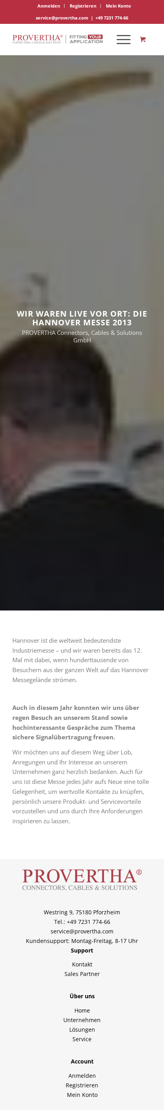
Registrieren (83, 6)
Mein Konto (118, 6)
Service (82, 1039)
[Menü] (120, 39)
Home (82, 1010)
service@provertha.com (62, 18)
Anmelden (48, 6)
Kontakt (82, 964)
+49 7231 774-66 (112, 18)
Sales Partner (82, 974)
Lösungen (82, 1029)
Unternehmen (82, 1020)
